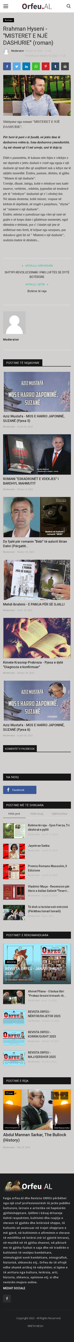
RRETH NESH (35, 1326)
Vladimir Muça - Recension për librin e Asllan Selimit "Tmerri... (49, 888)
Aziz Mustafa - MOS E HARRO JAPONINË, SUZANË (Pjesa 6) (34, 727)
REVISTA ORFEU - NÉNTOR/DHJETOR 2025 (44, 1014)
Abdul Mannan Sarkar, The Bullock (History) (34, 1137)
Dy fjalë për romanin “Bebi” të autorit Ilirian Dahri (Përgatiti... (35, 544)
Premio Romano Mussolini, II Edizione (47, 868)
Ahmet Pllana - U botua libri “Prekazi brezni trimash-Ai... (47, 993)
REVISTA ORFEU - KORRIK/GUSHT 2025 (42, 1034)
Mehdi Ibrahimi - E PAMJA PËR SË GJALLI (34, 604)
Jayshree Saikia (39, 845)
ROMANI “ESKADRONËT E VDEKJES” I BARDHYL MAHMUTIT (31, 481)
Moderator (17, 51)
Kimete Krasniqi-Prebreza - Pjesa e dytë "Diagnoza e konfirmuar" (33, 664)
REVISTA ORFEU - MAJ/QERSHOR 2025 (42, 1055)
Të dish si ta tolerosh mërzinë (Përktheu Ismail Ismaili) (48, 909)
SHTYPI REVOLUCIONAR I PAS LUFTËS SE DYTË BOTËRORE (37, 275)
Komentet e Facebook (20, 749)
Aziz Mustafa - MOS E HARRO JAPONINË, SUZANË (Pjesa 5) (34, 418)
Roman (9, 20)
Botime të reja (37, 291)
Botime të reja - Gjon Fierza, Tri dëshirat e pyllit (49, 827)
